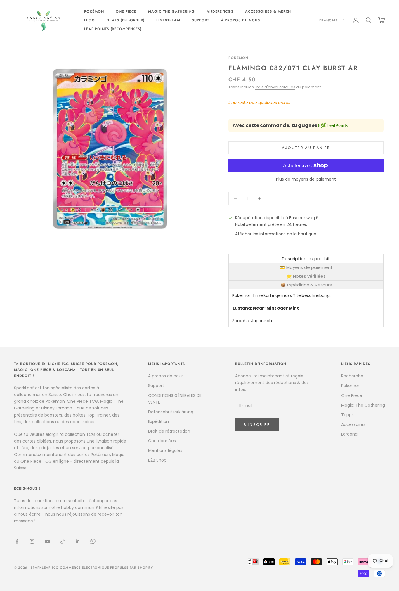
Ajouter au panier (306, 148)
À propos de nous (240, 20)
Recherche (352, 376)
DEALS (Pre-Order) (126, 20)
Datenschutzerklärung (170, 412)
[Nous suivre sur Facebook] (17, 541)
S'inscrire (257, 424)
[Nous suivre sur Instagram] (32, 541)
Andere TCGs (220, 11)
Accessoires (353, 424)
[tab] (306, 258)
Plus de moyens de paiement (306, 179)
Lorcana (349, 434)
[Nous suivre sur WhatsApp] (93, 541)
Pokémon (94, 11)
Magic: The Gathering (363, 405)
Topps (347, 415)
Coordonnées (162, 441)
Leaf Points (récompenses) (113, 29)
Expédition (158, 421)
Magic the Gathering (171, 11)
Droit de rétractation (169, 431)
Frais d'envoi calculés (275, 87)
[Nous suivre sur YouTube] (47, 541)
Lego (89, 20)
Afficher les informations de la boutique (275, 234)
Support (200, 20)
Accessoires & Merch (268, 11)
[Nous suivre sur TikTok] (62, 541)
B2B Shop (157, 460)
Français (328, 20)
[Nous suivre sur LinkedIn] (78, 541)
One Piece (126, 11)
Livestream (168, 20)
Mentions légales (165, 450)
